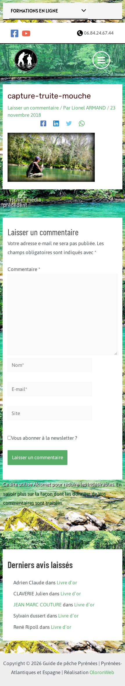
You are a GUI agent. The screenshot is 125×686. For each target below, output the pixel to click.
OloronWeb (102, 672)
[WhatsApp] (82, 123)
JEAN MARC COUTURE (37, 605)
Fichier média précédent (22, 202)
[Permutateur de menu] (82, 10)
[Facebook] (14, 33)
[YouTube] (26, 33)
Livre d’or (67, 583)
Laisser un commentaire (33, 108)
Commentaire (24, 269)
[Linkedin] (56, 123)
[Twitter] (69, 123)
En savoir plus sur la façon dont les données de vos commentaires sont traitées (62, 493)
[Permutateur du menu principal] (101, 60)
